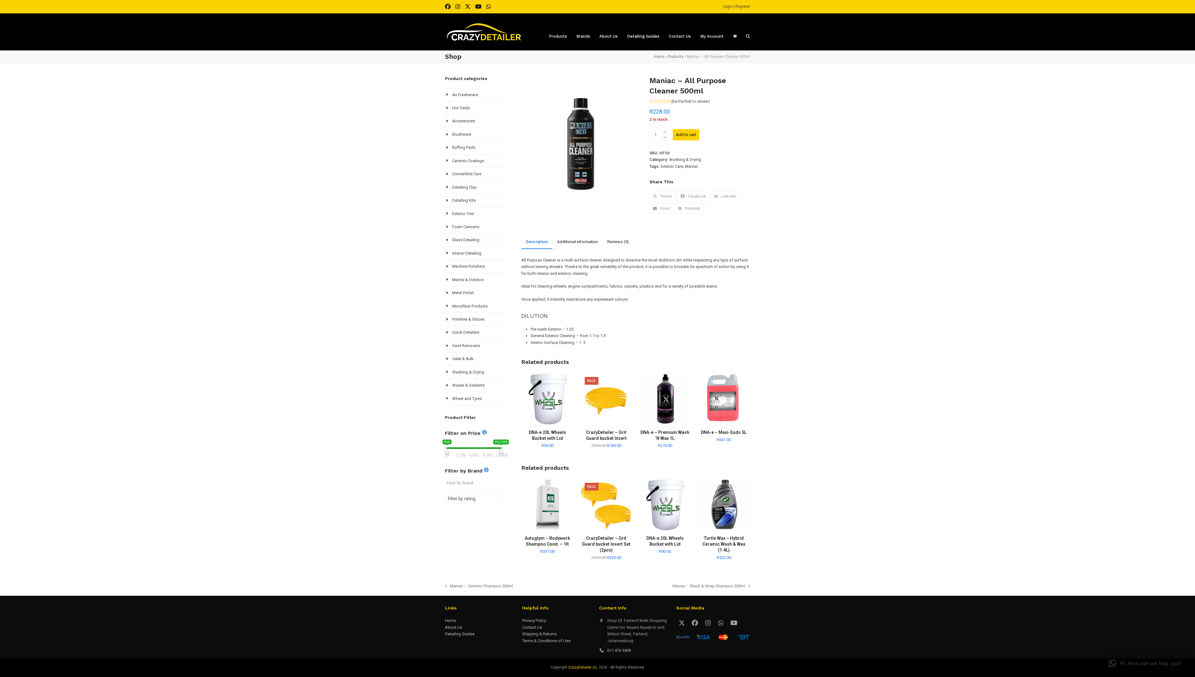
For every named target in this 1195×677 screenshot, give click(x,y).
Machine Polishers (468, 266)
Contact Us (532, 627)
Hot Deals (461, 108)
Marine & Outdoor (468, 279)
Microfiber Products (470, 306)
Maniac (691, 166)
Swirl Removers (466, 345)
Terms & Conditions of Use (546, 640)
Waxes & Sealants (468, 385)
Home (659, 56)
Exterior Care (672, 166)
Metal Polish (463, 292)
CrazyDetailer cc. (583, 667)
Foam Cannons (465, 226)
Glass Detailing (465, 239)
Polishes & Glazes (468, 319)
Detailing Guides (460, 634)
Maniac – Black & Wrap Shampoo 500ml (708, 586)
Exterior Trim (463, 213)
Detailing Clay (464, 187)
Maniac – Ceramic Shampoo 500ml (479, 586)
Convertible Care (466, 174)
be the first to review (690, 101)
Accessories (463, 121)
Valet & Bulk (463, 358)
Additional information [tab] (577, 241)
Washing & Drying (685, 159)
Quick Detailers (465, 332)
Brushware (461, 134)
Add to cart (686, 134)
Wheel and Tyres (467, 398)
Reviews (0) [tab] (618, 241)
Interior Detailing (466, 253)
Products (675, 56)
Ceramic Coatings (468, 160)
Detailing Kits (464, 200)
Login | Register (736, 6)
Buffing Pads (463, 147)
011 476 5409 (619, 650)
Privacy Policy (534, 620)
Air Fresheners (465, 94)
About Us (453, 627)
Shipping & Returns (539, 634)
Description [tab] (537, 241)
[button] (662, 196)
